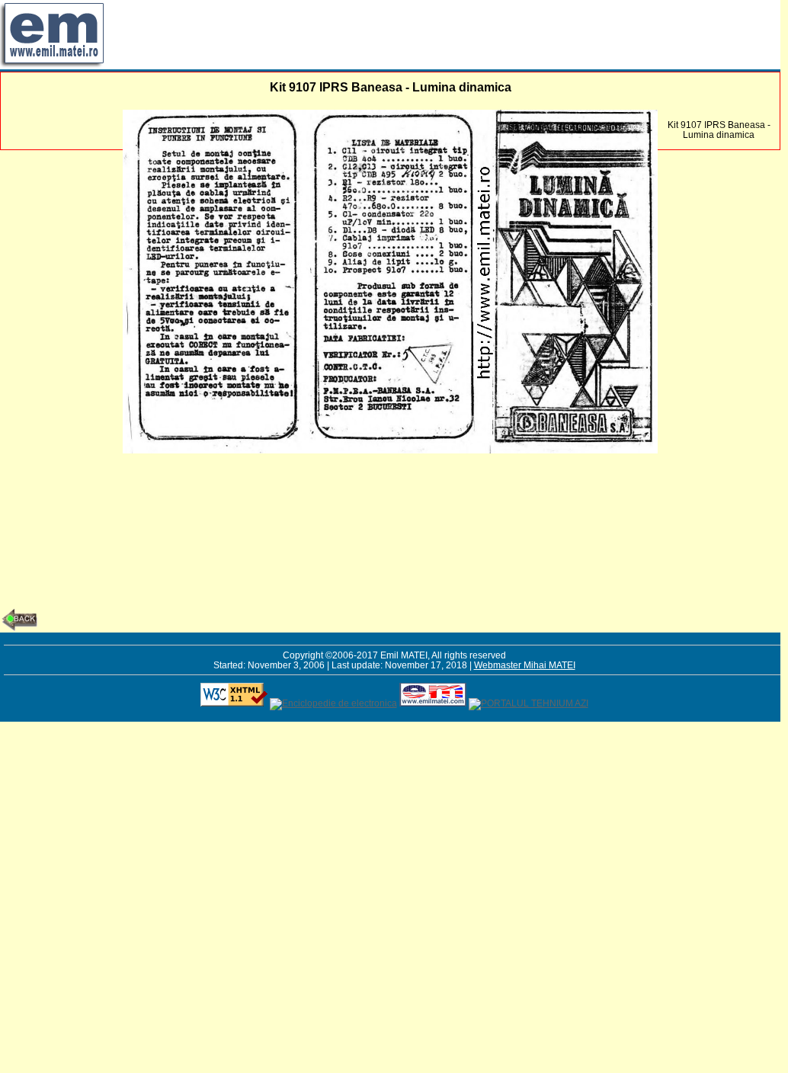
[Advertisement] (384, 34)
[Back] (19, 628)
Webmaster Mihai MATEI (524, 665)
